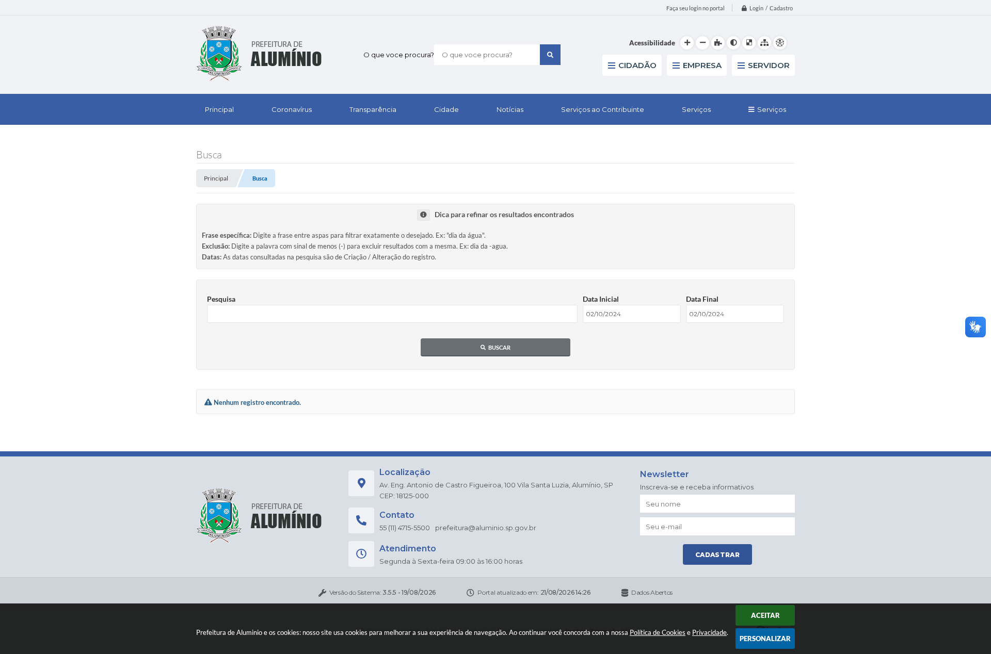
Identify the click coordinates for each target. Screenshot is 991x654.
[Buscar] (550, 54)
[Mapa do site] (764, 43)
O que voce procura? (398, 55)
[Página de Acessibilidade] (780, 43)
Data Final (702, 299)
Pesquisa (221, 299)
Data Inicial (601, 299)
